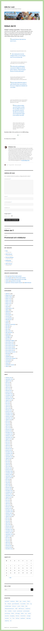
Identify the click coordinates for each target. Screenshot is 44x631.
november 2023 (9, 414)
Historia (7, 313)
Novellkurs (8, 337)
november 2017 (9, 492)
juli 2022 (8, 440)
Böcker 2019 (8, 301)
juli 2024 (8, 401)
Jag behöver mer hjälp (21, 279)
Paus (7, 250)
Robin (12, 613)
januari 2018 (8, 489)
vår (10, 620)
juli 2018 (7, 479)
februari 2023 (9, 429)
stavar (29, 613)
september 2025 (9, 379)
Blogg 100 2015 (9, 295)
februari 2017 (8, 506)
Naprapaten (8, 335)
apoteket (7, 601)
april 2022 (8, 445)
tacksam (7, 618)
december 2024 (9, 393)
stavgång (12, 615)
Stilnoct (17, 615)
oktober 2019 (9, 455)
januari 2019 (8, 469)
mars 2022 (8, 447)
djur (21, 601)
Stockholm (23, 615)
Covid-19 (8, 305)
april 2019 (8, 464)
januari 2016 (8, 527)
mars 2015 (8, 543)
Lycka (7, 321)
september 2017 (9, 495)
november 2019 (9, 453)
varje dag (28, 618)
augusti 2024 (8, 400)
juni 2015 (8, 539)
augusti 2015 (8, 535)
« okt (10, 577)
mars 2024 (8, 408)
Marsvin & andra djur (10, 324)
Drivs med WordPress (14, 627)
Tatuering (8, 361)
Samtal (7, 355)
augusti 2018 (8, 477)
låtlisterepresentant (9, 608)
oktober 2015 (9, 532)
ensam (24, 601)
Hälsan (7, 309)
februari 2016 (9, 526)
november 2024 (9, 395)
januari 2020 (8, 450)
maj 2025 (8, 385)
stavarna (7, 615)
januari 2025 (8, 392)
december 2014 (9, 548)
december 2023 (9, 413)
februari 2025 (9, 390)
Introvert (8, 316)
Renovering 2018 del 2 (11, 348)
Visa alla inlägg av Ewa (25, 160)
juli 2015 (7, 537)
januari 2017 (8, 508)
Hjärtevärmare (9, 254)
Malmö (7, 322)
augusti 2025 (8, 380)
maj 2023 (8, 424)
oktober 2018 (9, 474)
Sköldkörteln (9, 356)
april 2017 (8, 503)
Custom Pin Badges (10, 279)
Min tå (7, 329)
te (10, 618)
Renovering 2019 (9, 350)
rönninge (17, 613)
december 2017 (9, 490)
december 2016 (9, 510)
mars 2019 (8, 466)
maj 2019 (8, 463)
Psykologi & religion (10, 340)
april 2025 (8, 387)
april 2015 (8, 542)
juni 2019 (8, 461)
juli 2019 (7, 459)
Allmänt (7, 293)
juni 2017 (8, 500)
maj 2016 (8, 521)
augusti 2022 (8, 438)
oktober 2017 (8, 493)
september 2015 (9, 534)
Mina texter (8, 330)
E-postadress (8, 202)
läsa (26, 606)
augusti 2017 (8, 497)
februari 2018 (9, 487)
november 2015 (9, 531)
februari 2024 (9, 409)
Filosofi (7, 306)
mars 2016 (8, 524)
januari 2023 (8, 430)
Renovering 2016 (9, 343)
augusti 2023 (8, 419)
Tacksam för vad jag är (11, 358)
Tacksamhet (8, 360)
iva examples (8, 277)
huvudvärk (23, 603)
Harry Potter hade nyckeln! (15, 276)
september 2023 (9, 417)
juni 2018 (8, 480)
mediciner (27, 608)
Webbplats (7, 207)
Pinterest (8, 339)
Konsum (14, 606)
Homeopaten (9, 314)
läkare (22, 606)
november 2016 (9, 511)
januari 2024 (8, 411)
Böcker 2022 (8, 303)
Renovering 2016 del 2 (11, 345)
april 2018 (8, 484)
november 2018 (9, 472)
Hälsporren (8, 311)
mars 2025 (8, 388)
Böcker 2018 (8, 300)
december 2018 (9, 471)
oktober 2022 (9, 435)
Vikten (7, 366)
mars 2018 (8, 485)
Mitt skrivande (9, 332)
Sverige (28, 615)
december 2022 (9, 432)
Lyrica (19, 606)
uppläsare (22, 618)
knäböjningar (8, 606)
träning (17, 618)
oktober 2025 (9, 377)
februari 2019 (9, 468)
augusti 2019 (8, 458)
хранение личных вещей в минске (14, 282)
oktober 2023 (9, 416)
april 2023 (8, 426)
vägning (7, 620)
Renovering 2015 (18, 164)
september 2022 (9, 437)
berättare (12, 601)
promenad (19, 611)
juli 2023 (7, 421)
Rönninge (8, 353)
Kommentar (7, 179)
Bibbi (17, 601)
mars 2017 (8, 505)
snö (26, 613)
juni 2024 (8, 403)
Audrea (7, 281)
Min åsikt (8, 326)
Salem (22, 613)
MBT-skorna (21, 608)
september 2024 (9, 398)
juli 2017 (7, 498)
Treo (13, 618)
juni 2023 (8, 422)
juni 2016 (8, 519)
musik (14, 611)
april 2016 (8, 522)
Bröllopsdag (8, 260)
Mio (6, 611)
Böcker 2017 (8, 298)
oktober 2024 (9, 396)
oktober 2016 (9, 513)
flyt (5, 603)
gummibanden (15, 603)
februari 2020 (9, 448)
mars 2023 (8, 427)
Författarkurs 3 (9, 308)
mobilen (10, 611)
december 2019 (9, 451)
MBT (16, 608)
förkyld (9, 603)
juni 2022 (8, 442)
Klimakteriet (8, 319)
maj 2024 (8, 405)
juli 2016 (7, 518)
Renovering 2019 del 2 (11, 351)
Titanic (7, 363)
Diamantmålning (9, 257)
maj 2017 (8, 501)
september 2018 (9, 476)
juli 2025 (8, 382)
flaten (28, 601)
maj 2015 (8, 540)
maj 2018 (8, 482)
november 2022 (9, 434)
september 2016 (9, 514)
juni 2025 (8, 384)
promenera (7, 613)
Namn (6, 196)
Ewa (7, 164)
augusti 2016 (8, 516)
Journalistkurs (9, 318)
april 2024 (8, 406)
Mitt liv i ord (9, 7)
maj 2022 (8, 443)
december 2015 (9, 529)
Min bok (7, 327)
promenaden (26, 611)
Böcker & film (9, 297)
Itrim (28, 603)
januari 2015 (8, 547)
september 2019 (9, 456)
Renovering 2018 (9, 347)
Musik (7, 334)
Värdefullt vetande (10, 364)
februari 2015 (9, 545)
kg (31, 603)
